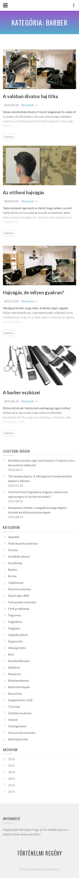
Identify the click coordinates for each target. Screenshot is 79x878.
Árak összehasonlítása (23, 543)
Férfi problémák (18, 608)
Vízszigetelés (17, 726)
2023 (11, 778)
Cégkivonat (16, 582)
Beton (12, 576)
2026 (11, 759)
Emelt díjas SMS (18, 595)
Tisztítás (14, 706)
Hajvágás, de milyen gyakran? (33, 292)
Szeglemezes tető (20, 700)
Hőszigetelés (17, 648)
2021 (11, 791)
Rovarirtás (15, 693)
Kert (11, 654)
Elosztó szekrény (19, 589)
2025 (11, 765)
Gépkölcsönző (17, 635)
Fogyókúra (15, 621)
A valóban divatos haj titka (30, 96)
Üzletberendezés (20, 713)
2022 (11, 785)
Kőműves (14, 667)
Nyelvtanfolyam (19, 687)
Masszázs (14, 674)
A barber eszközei (21, 392)
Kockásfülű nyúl (19, 661)
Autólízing (15, 563)
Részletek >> (29, 105)
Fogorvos (14, 615)
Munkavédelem (18, 680)
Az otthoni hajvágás (23, 192)
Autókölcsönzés (19, 556)
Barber (9, 136)
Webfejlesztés (18, 739)
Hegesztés (15, 641)
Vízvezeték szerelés (21, 732)
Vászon (13, 719)
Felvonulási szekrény (22, 602)
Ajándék (13, 537)
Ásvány (13, 550)
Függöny (14, 628)
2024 (11, 772)
